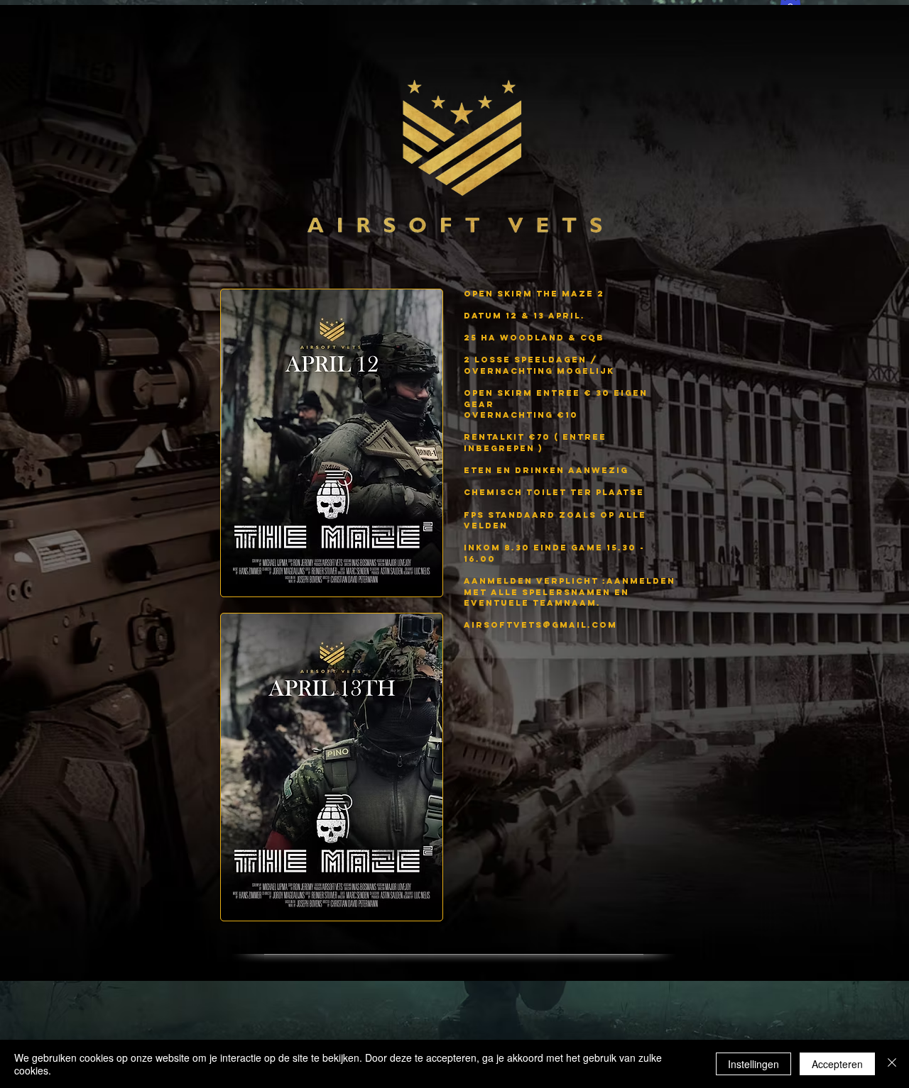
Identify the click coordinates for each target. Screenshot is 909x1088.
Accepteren (837, 1064)
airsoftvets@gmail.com (540, 625)
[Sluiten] (891, 1064)
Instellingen (753, 1064)
